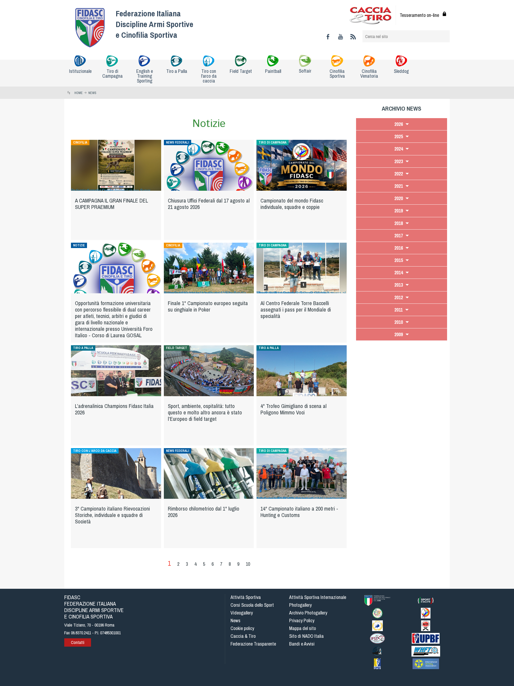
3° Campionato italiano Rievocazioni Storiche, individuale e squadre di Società (112, 515)
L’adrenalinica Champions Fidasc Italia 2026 (114, 409)
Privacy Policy (301, 620)
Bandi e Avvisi (302, 643)
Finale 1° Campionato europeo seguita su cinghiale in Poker (208, 306)
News (235, 620)
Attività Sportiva (245, 597)
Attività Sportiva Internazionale (317, 597)
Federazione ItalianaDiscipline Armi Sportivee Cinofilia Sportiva (154, 24)
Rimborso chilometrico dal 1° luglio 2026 (203, 512)
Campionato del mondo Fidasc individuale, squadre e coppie (291, 204)
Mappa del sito (302, 628)
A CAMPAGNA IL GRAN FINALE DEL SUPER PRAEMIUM (111, 204)
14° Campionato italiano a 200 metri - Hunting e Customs (299, 512)
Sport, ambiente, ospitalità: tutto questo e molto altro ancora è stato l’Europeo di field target (205, 412)
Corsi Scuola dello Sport (252, 605)
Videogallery (241, 612)
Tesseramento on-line (419, 15)
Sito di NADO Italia (306, 636)
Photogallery (300, 605)
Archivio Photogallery (308, 612)
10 (248, 564)
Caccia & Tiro (243, 636)
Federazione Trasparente (253, 643)
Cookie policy (242, 628)
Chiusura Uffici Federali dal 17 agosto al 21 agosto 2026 (209, 204)
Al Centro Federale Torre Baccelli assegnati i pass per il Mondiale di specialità (295, 309)
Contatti (77, 642)
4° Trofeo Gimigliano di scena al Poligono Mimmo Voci (293, 409)
